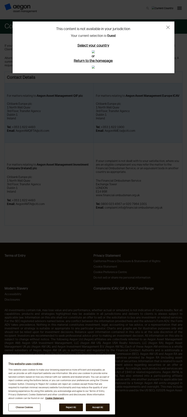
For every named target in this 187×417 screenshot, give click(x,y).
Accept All (97, 407)
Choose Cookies (24, 407)
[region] (59, 384)
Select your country (93, 45)
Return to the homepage (93, 60)
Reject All (71, 407)
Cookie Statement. (54, 398)
